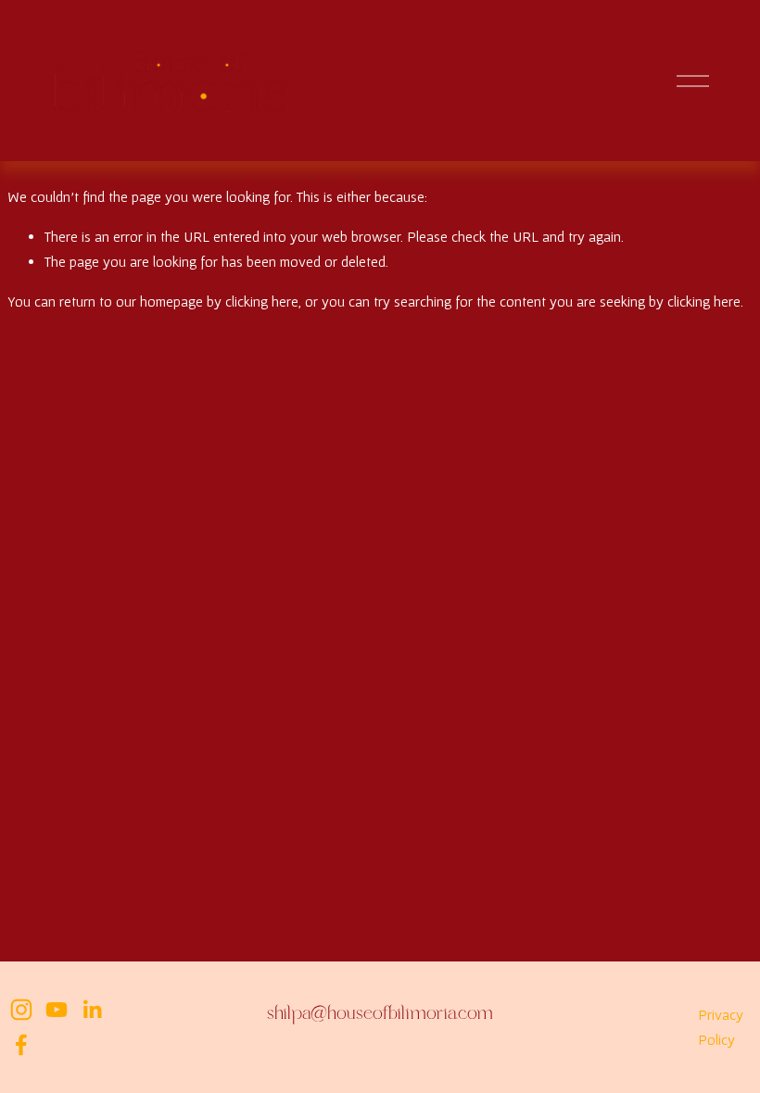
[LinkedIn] (92, 1010)
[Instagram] (21, 1010)
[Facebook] (21, 1045)
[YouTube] (56, 1010)
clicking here (261, 301)
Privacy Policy (720, 1027)
